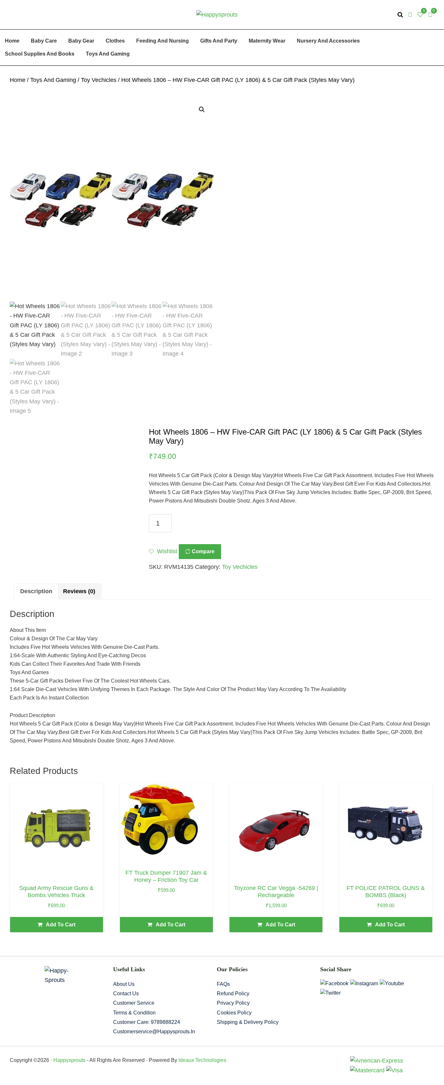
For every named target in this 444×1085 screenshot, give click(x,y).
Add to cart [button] (60, 924)
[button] (202, 109)
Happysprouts (69, 1060)
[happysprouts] (217, 14)
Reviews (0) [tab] (79, 591)
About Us (124, 984)
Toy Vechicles (98, 80)
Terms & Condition (134, 1012)
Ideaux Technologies (201, 1060)
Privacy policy (233, 1003)
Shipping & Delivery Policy (248, 1022)
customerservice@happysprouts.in (154, 1031)
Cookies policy (234, 1012)
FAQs (223, 984)
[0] (430, 14)
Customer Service (133, 1003)
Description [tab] (36, 591)
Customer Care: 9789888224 (146, 1022)
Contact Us (126, 993)
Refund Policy (233, 993)
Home (17, 80)
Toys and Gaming (53, 80)
